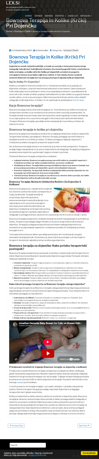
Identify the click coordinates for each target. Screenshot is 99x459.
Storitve (59, 16)
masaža (20, 382)
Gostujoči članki (22, 31)
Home (9, 31)
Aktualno (85, 16)
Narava (49, 16)
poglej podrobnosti (37, 455)
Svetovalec (43, 50)
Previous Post (17, 426)
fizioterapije (78, 100)
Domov (28, 16)
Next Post (83, 426)
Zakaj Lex (73, 16)
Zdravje (38, 16)
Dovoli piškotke (89, 453)
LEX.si (12, 3)
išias (57, 318)
